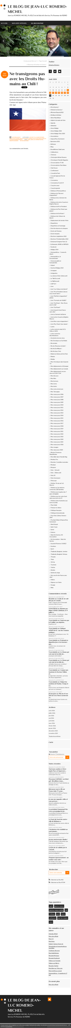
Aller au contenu (6, 1)
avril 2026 (51, 720)
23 (50, 95)
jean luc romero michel (56, 910)
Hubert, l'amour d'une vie (56, 944)
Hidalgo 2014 (54, 249)
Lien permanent (16, 137)
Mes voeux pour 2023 (57, 436)
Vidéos (53, 579)
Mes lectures (54, 381)
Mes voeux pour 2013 (57, 413)
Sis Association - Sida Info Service (58, 540)
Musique (53, 465)
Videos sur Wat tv (54, 963)
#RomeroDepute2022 (57, 112)
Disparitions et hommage (58, 226)
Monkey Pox (54, 459)
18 (56, 93)
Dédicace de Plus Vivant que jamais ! (58, 210)
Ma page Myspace (54, 955)
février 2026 (52, 726)
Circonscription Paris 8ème (58, 165)
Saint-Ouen (54, 527)
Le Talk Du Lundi (55, 278)
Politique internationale (57, 513)
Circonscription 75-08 (57, 162)
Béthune (53, 144)
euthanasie (52, 918)
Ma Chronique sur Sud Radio (59, 340)
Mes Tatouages (55, 391)
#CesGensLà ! (55, 107)
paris (58, 914)
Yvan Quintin (53, 620)
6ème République (56, 117)
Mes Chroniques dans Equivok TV (59, 362)
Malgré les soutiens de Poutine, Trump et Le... (58, 684)
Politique (52, 914)
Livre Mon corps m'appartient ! (59, 321)
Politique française (38, 138)
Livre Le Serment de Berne (58, 314)
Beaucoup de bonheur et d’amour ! (37, 64)
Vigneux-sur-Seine (56, 582)
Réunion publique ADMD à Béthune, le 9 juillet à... (58, 610)
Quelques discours (54, 950)
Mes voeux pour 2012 (57, 410)
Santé (52, 529)
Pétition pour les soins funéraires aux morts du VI (58, 497)
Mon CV (51, 939)
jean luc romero (59, 906)
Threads (53, 557)
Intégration (54, 273)
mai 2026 (51, 718)
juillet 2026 (52, 713)
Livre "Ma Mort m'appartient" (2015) (58, 297)
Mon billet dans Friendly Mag (59, 457)
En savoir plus (9, 1026)
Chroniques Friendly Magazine (59, 160)
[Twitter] (54, 71)
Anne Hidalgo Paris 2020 (58, 133)
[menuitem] (5, 23)
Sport (52, 549)
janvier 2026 (52, 728)
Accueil (4, 23)
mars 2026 (52, 723)
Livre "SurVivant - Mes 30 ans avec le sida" (58, 304)
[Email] (59, 71)
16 (50, 93)
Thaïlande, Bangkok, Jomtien (59, 551)
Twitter (53, 567)
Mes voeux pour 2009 (57, 402)
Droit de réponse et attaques (59, 228)
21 (64, 93)
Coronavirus (54, 180)
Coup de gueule (55, 188)
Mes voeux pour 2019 (57, 428)
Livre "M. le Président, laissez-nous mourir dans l (59, 292)
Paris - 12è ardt (55, 470)
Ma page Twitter (53, 966)
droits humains (14, 140)
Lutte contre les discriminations (55, 334)
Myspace (53, 467)
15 (67, 90)
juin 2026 (51, 715)
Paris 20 (53, 475)
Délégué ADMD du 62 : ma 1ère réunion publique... (59, 630)
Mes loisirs (54, 386)
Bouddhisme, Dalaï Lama (58, 149)
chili (29, 139)
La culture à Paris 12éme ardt (59, 276)
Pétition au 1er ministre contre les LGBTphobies (57, 488)
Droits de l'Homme (15, 138)
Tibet (52, 559)
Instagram (54, 270)
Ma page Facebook (54, 958)
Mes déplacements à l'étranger (59, 366)
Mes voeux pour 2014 (57, 415)
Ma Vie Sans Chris (56, 351)
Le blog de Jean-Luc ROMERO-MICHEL (24, 1005)
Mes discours (54, 376)
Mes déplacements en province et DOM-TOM (58, 372)
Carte (51, 742)
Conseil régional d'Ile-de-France (57, 176)
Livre (52, 286)
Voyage (53, 585)
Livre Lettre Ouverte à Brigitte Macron (59, 318)
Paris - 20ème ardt (56, 472)
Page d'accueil (43, 61)
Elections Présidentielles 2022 (59, 239)
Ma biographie (37, 23)
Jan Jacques (52, 693)
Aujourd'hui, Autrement (57, 139)
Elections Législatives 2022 (58, 236)
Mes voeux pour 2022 (57, 434)
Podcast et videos (56, 507)
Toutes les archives (54, 736)
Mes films (53, 378)
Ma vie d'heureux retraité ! (58, 346)
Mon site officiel (19, 23)
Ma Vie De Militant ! (56, 348)
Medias (31, 138)
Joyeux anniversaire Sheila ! (58, 839)
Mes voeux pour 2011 (57, 407)
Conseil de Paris (55, 173)
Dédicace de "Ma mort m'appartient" (56, 194)
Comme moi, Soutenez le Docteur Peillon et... (58, 672)
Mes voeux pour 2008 (57, 399)
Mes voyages (54, 447)
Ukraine (53, 570)
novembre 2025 (53, 733)
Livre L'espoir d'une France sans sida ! (58, 311)
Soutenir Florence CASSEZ (58, 543)
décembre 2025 (53, 731)
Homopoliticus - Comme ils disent (58, 253)
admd (51, 922)
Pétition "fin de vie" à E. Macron (57, 484)
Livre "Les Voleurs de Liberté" (59, 289)
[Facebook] (50, 71)
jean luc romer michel (37, 139)
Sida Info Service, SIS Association (56, 535)
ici (14, 105)
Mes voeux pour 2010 (57, 405)
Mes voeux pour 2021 (57, 431)
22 (68, 93)
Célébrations (54, 152)
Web (52, 587)
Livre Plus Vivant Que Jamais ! (59, 324)
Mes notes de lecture (57, 389)
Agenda (53, 123)
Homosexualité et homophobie (55, 262)
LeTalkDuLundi (55, 281)
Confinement (54, 170)
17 (53, 93)
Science (53, 532)
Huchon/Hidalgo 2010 (57, 268)
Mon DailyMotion (54, 953)
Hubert (53, 265)
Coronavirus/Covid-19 (57, 183)
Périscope (54, 480)
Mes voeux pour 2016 (57, 420)
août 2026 (52, 710)
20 (62, 93)
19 (59, 93)
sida (66, 910)
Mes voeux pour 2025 (57, 442)
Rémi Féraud (54, 524)
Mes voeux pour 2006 (57, 394)
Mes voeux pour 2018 (57, 426)
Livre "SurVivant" (55, 307)
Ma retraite (54, 343)
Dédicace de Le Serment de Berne (58, 198)
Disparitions (54, 223)
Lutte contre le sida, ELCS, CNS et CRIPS (58, 330)
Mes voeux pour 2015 (57, 418)
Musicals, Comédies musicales (59, 462)
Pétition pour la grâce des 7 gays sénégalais (58, 493)
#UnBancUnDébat (56, 115)
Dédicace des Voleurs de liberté (57, 217)
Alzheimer (53, 125)
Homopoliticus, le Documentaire (55, 257)
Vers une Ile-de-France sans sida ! (58, 576)
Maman (53, 356)
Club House (54, 168)
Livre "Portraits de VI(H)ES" (58, 300)
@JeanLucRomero (54, 65)
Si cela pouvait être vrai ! (30, 61)
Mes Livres (54, 383)
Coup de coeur (55, 185)
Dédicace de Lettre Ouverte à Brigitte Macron (59, 203)
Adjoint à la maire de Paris (36, 137)
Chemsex (53, 154)
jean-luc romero (63, 918)
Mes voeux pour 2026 (57, 444)
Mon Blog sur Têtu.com (55, 968)
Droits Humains (24, 138)
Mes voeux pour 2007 (57, 397)
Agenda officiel (53, 934)
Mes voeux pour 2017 (57, 423)
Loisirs (52, 326)
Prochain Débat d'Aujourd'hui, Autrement (59, 521)
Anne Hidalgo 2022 (56, 131)
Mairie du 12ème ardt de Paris (59, 354)
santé (51, 906)
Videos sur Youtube (54, 960)
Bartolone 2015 (55, 141)
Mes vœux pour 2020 (57, 450)
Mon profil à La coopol (55, 971)
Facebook (53, 247)
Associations (54, 136)
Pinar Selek (54, 505)
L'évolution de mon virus (58, 338)
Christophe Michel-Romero (59, 157)
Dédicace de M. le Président (59, 206)
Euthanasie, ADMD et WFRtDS (59, 244)
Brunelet (51, 599)
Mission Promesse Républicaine (55, 453)
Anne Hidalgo (55, 128)
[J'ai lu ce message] (69, 1025)
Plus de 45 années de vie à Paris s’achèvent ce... (58, 695)
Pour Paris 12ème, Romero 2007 (58, 516)
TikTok (53, 562)
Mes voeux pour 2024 (57, 439)
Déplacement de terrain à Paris (59, 220)
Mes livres (52, 941)
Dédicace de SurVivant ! (58, 213)
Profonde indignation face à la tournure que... (58, 642)
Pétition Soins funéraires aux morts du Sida (58, 501)
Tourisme (53, 564)
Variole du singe (55, 572)
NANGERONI (53, 608)
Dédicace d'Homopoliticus (58, 191)
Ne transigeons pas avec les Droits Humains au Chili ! (27, 78)
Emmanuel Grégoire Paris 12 (59, 241)
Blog (52, 147)
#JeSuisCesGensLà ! (57, 110)
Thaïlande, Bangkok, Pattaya (59, 554)
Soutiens (53, 546)
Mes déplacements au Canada (59, 369)
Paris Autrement (55, 478)
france (63, 914)
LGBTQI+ (53, 284)
